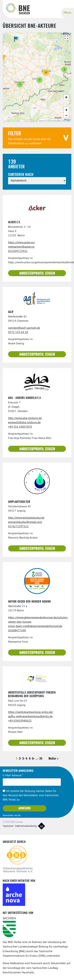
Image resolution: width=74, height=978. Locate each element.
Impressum (8, 826)
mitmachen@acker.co (21, 247)
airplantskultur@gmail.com (25, 522)
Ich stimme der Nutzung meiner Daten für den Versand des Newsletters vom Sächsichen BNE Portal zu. (31, 795)
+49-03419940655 (20, 721)
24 (40, 758)
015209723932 (17, 251)
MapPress (42, 121)
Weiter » (53, 758)
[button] (66, 33)
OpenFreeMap (52, 121)
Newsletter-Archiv (12, 815)
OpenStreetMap (64, 121)
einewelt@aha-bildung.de (24, 422)
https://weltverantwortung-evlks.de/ (30, 712)
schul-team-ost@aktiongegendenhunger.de (35, 626)
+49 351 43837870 (20, 427)
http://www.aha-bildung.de (25, 418)
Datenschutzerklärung (26, 826)
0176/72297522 (18, 526)
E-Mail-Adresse (13, 775)
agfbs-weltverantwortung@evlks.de (30, 716)
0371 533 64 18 (18, 332)
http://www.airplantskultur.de (26, 518)
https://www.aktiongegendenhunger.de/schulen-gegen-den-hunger (37, 620)
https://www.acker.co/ (21, 242)
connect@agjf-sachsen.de (24, 328)
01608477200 (17, 630)
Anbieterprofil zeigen (37, 273)
